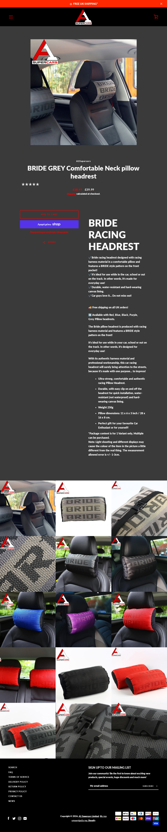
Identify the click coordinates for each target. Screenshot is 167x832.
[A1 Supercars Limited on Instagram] (19, 818)
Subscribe (148, 786)
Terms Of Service (18, 777)
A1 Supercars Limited (89, 816)
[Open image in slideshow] (83, 92)
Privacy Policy (17, 791)
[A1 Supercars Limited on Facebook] (8, 818)
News (11, 801)
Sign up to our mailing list (109, 767)
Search (12, 767)
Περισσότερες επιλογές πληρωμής (49, 231)
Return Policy (17, 786)
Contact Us (15, 796)
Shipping (71, 193)
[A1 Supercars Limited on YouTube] (25, 818)
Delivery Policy (18, 782)
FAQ (10, 772)
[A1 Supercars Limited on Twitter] (14, 818)
